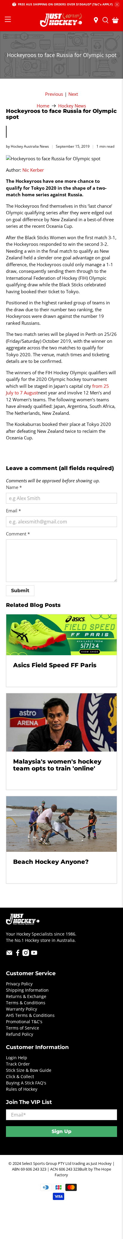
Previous (54, 94)
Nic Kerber (33, 170)
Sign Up (61, 1131)
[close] (117, 5)
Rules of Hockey (21, 1089)
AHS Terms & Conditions (30, 1015)
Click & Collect (20, 1076)
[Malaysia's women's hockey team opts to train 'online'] (61, 722)
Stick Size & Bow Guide (28, 1070)
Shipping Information (27, 990)
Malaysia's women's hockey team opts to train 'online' (57, 765)
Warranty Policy (21, 1009)
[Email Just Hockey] (9, 954)
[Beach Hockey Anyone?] (61, 824)
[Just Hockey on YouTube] (34, 954)
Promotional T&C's (24, 1021)
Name (14, 487)
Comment (18, 534)
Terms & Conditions (25, 1002)
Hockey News (72, 106)
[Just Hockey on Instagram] (25, 954)
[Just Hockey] (61, 20)
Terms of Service (22, 1028)
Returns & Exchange (26, 996)
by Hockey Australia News (27, 146)
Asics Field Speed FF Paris (54, 665)
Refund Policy (19, 1034)
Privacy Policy (19, 984)
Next (73, 94)
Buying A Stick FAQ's (26, 1083)
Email (13, 511)
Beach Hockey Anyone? (51, 861)
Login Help (16, 1057)
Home (43, 106)
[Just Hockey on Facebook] (17, 954)
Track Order (18, 1064)
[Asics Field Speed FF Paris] (61, 634)
